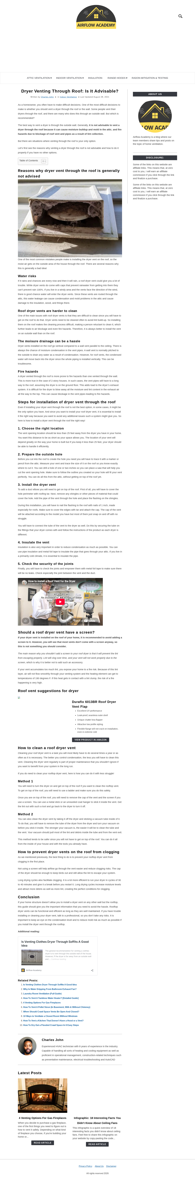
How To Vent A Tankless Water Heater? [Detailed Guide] (51, 998)
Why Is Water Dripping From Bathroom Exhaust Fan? (50, 989)
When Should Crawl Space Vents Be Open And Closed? (51, 1012)
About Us (99, 1166)
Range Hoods (116, 78)
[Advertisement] (97, 52)
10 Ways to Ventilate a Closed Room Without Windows (50, 1016)
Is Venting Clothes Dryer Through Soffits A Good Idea (50, 985)
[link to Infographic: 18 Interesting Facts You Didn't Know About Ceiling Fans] (97, 1095)
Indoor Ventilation (69, 78)
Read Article (42, 1143)
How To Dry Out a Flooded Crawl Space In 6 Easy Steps (51, 1025)
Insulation (95, 78)
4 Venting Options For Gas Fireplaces (42, 1003)
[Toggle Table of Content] (42, 161)
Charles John (47, 97)
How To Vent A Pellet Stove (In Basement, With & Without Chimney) (56, 1007)
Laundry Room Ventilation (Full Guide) (42, 994)
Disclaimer (111, 1166)
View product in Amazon (91, 740)
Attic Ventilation (38, 78)
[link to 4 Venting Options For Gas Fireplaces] (42, 1095)
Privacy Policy (85, 1166)
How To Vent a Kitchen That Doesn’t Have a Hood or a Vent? (53, 1021)
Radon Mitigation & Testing (150, 78)
